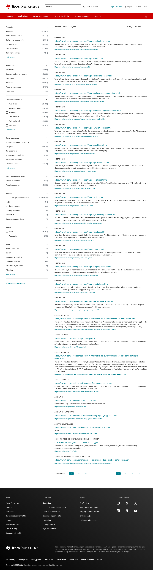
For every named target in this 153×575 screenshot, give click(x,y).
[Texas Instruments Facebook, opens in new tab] (127, 504)
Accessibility (10, 560)
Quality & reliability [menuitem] (62, 16)
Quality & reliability (49, 524)
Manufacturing (11, 529)
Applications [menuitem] (22, 16)
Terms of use (61, 560)
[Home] (22, 6)
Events (8, 520)
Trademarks (73, 560)
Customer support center (52, 516)
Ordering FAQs (85, 516)
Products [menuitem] (9, 16)
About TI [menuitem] (98, 16)
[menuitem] (146, 16)
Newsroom (10, 512)
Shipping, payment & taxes (89, 512)
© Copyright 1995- (14, 565)
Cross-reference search (16, 284)
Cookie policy (22, 560)
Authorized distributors (88, 520)
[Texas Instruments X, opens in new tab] (135, 504)
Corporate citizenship (14, 533)
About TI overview (12, 503)
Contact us (47, 503)
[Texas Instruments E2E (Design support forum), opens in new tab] (127, 512)
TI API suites (84, 503)
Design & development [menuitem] (41, 16)
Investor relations (12, 524)
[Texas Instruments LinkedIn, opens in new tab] (118, 512)
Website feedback (87, 560)
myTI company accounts (89, 507)
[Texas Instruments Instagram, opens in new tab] (118, 504)
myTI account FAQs (50, 529)
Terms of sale (48, 560)
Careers (8, 507)
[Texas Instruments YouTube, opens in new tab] (135, 512)
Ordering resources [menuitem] (82, 16)
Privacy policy (35, 560)
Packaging (47, 520)
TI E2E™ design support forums (54, 507)
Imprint (99, 560)
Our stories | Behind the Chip (16, 516)
